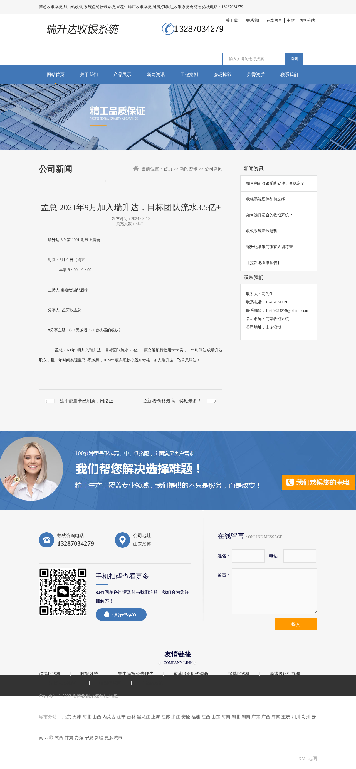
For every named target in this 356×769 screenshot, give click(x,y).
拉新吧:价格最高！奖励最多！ (172, 400)
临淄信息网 (110, 683)
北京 (66, 716)
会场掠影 (222, 74)
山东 (215, 716)
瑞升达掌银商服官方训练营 (269, 247)
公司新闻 (213, 168)
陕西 (59, 737)
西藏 (48, 737)
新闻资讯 (156, 74)
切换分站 (307, 20)
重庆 (285, 716)
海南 (275, 716)
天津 (76, 716)
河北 (86, 716)
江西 (205, 716)
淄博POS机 (50, 674)
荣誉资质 (256, 74)
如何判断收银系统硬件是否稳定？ (275, 183)
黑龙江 (143, 716)
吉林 (131, 716)
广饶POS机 (152, 683)
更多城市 (113, 737)
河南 (225, 716)
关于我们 (233, 20)
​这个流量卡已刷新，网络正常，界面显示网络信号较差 (86, 405)
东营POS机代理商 (190, 674)
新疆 (99, 737)
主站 (291, 20)
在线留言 (274, 20)
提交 (295, 624)
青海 (79, 737)
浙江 (175, 716)
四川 (295, 716)
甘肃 (69, 737)
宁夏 (89, 737)
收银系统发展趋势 (261, 231)
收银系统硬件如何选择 (265, 199)
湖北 (235, 716)
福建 (195, 716)
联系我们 (254, 20)
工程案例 (189, 74)
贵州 (305, 716)
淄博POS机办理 (285, 674)
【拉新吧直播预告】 (263, 263)
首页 (168, 168)
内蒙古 (109, 716)
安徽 (185, 716)
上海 (155, 716)
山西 (96, 716)
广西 (265, 716)
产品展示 (122, 74)
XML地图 (307, 758)
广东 (255, 716)
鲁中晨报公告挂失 (136, 674)
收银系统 (89, 674)
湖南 (245, 716)
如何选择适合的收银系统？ (269, 215)
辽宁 (121, 716)
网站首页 (56, 74)
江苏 (165, 716)
